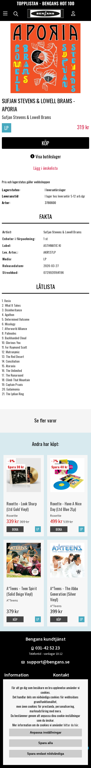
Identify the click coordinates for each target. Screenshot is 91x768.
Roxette (12, 515)
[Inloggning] (73, 14)
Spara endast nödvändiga (45, 753)
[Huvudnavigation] (5, 14)
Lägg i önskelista (45, 168)
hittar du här (71, 725)
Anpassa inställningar (45, 732)
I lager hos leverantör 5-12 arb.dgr (65, 196)
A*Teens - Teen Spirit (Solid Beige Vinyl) (22, 591)
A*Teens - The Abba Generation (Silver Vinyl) (64, 594)
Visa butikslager (48, 156)
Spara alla (45, 743)
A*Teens (12, 600)
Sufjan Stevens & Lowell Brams (26, 117)
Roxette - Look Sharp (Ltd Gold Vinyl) (22, 506)
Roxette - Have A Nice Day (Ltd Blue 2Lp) (65, 506)
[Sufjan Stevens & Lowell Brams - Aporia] (45, 58)
